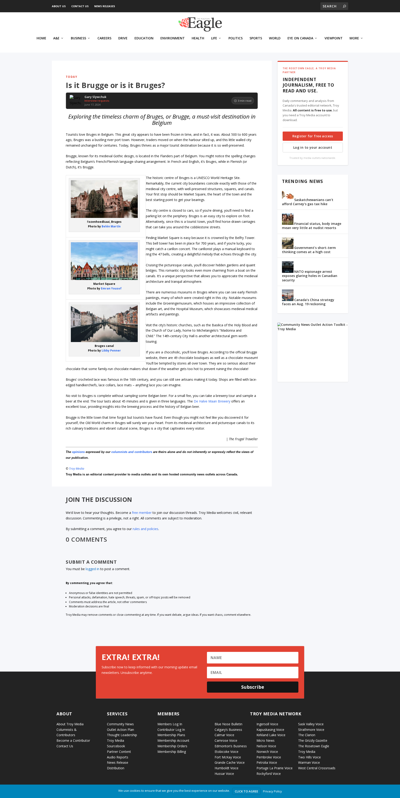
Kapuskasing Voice (270, 729)
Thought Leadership (122, 735)
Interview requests (96, 100)
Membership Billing (171, 751)
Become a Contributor (73, 740)
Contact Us (80, 6)
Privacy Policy (272, 791)
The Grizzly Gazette (312, 740)
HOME (41, 38)
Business (78, 38)
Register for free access (312, 136)
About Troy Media (70, 724)
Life (214, 38)
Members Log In (169, 724)
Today (71, 77)
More (354, 38)
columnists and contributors (131, 452)
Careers (104, 38)
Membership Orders (172, 746)
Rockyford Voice (268, 773)
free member (142, 512)
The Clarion (306, 735)
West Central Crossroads (316, 768)
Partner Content (119, 751)
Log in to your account (312, 147)
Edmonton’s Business (231, 746)
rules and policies (145, 529)
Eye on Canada (300, 38)
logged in (92, 569)
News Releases (104, 6)
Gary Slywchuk (95, 97)
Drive (123, 38)
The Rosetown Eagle (313, 746)
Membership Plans (171, 735)
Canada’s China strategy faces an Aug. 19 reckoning (308, 302)
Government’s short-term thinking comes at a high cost (309, 249)
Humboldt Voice (226, 768)
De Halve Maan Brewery (212, 401)
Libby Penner (111, 350)
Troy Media (76, 468)
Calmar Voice (224, 735)
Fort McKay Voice (228, 757)
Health (198, 38)
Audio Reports (117, 757)
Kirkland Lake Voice (270, 735)
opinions (78, 452)
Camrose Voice (226, 740)
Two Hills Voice (309, 757)
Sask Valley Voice (311, 724)
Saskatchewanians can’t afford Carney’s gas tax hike (307, 202)
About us (59, 6)
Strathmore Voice (311, 729)
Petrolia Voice (266, 762)
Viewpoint (334, 38)
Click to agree (246, 791)
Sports (256, 38)
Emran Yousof (111, 288)
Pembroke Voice (268, 757)
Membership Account (173, 740)
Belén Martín (111, 226)
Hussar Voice (224, 773)
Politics (235, 38)
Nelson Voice (266, 746)
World (275, 38)
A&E (56, 38)
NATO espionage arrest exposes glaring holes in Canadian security (309, 275)
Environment (172, 38)
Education (143, 38)
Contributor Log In (171, 729)
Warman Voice (309, 762)
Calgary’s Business (228, 729)
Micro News (265, 740)
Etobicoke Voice (226, 751)
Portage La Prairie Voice (274, 768)
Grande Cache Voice (230, 762)
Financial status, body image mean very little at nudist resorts (311, 225)
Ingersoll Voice (267, 724)
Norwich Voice (267, 751)
